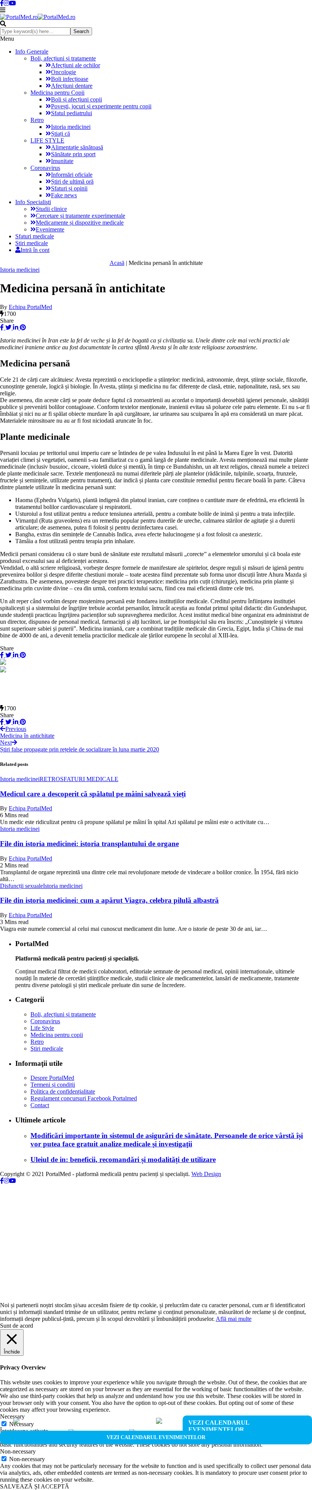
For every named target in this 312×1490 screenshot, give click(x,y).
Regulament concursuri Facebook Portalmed (83, 1098)
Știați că (60, 133)
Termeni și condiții (52, 1084)
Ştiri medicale (31, 243)
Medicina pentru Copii (57, 92)
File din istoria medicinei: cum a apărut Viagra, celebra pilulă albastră (109, 900)
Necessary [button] (12, 1416)
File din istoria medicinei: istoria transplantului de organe (89, 844)
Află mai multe (234, 1319)
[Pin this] (22, 327)
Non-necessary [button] (18, 1451)
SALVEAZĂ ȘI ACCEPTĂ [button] (34, 1486)
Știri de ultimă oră (72, 181)
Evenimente (50, 229)
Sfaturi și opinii (69, 188)
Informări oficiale (71, 174)
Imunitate (62, 161)
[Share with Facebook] (2, 327)
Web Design (206, 1174)
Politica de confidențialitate (62, 1091)
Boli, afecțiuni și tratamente (63, 58)
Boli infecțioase (69, 79)
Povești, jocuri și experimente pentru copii (101, 106)
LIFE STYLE (47, 140)
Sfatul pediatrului (71, 113)
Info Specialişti (33, 202)
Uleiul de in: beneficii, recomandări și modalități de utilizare (123, 1159)
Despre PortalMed (52, 1078)
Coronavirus (45, 168)
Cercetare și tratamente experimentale (80, 215)
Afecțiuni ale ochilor (75, 65)
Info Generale (31, 51)
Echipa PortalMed (30, 307)
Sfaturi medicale (34, 236)
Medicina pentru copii (56, 1035)
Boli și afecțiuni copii (76, 99)
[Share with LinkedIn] (14, 327)
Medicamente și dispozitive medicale (80, 222)
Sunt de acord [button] (16, 1325)
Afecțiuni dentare (71, 85)
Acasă (117, 263)
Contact (39, 1105)
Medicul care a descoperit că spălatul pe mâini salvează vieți (93, 794)
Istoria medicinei (71, 127)
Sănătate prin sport (73, 154)
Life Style (42, 1028)
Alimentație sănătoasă (77, 147)
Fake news (64, 195)
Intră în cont (35, 250)
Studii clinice (51, 209)
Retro (37, 120)
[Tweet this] (7, 327)
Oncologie (63, 72)
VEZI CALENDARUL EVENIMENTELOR (219, 1426)
